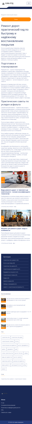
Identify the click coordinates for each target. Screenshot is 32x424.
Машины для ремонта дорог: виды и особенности (14, 229)
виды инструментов (7, 357)
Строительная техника (6, 243)
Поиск (16, 19)
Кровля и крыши (8, 281)
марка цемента (6, 365)
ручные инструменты (19, 361)
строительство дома (17, 337)
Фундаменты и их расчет (10, 272)
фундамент (10, 349)
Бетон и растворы (9, 263)
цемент (4, 349)
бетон (16, 341)
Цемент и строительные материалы (13, 287)
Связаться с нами (6, 412)
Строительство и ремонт (7, 206)
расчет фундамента (23, 345)
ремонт (4, 369)
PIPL (2, 410)
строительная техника (7, 341)
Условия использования (8, 405)
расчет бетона (18, 353)
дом (16, 349)
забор (24, 365)
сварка (26, 353)
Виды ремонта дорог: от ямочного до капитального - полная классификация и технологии (15, 192)
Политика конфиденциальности (10, 407)
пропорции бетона (16, 365)
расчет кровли (17, 357)
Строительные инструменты (11, 269)
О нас (2, 403)
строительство (6, 337)
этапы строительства (7, 353)
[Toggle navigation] (29, 3)
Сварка (6, 278)
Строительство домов (10, 266)
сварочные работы (7, 361)
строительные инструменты (9, 345)
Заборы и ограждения (10, 284)
